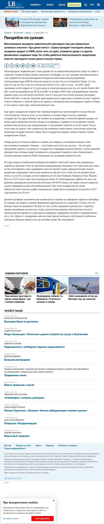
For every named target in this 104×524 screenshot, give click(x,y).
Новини (35, 4)
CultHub (99, 11)
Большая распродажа (17, 359)
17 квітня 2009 (38, 33)
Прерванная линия (15, 375)
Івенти (38, 445)
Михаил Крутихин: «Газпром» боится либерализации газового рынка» (45, 410)
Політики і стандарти (67, 445)
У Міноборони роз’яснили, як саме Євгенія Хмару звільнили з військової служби (83, 24)
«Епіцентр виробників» (80, 11)
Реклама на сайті (23, 445)
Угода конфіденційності (15, 448)
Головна (7, 32)
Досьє (62, 4)
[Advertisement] (52, 245)
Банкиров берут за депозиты (21, 321)
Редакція (50, 445)
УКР (92, 4)
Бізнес (28, 32)
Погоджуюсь (42, 519)
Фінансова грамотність (53, 11)
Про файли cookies (11, 518)
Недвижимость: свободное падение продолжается (34, 347)
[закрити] (53, 501)
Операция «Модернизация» (20, 423)
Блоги (50, 4)
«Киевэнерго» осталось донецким (24, 397)
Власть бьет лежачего (16, 436)
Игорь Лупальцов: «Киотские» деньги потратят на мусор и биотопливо (46, 334)
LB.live (54, 14)
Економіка (18, 32)
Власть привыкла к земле (19, 385)
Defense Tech (11, 11)
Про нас (7, 445)
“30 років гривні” (29, 11)
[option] (28, 22)
